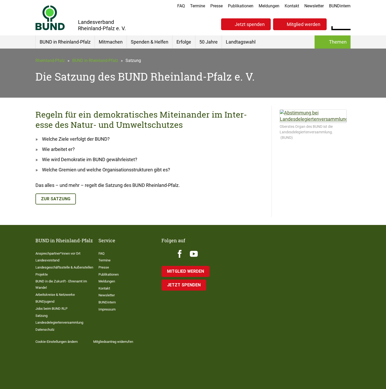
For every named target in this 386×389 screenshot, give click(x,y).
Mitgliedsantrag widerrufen (113, 342)
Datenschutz (44, 330)
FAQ (181, 5)
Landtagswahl (240, 42)
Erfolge (183, 42)
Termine (197, 5)
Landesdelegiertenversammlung (59, 322)
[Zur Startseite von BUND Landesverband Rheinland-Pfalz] (50, 17)
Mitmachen (111, 42)
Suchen (346, 24)
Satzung (41, 316)
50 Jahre (208, 42)
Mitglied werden (303, 24)
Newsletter (314, 5)
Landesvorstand (47, 260)
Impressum (107, 309)
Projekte (41, 274)
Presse (216, 5)
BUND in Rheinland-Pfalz (65, 42)
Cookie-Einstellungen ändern (56, 342)
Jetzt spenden (250, 24)
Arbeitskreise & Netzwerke (55, 295)
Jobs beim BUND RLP (51, 309)
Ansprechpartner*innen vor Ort (57, 253)
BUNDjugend (44, 301)
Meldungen (269, 5)
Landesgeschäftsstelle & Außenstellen (64, 267)
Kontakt (292, 5)
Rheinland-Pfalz (50, 60)
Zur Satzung (55, 198)
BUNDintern (340, 5)
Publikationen (240, 5)
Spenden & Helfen (149, 42)
